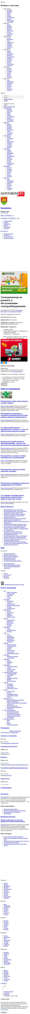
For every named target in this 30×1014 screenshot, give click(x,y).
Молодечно (10, 30)
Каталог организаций (8, 588)
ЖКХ (8, 720)
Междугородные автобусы (11, 556)
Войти (5, 105)
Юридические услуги (13, 711)
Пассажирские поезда (10, 558)
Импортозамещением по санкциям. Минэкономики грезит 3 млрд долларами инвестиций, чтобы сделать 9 (15, 511)
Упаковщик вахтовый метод (9, 746)
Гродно (9, 38)
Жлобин (9, 55)
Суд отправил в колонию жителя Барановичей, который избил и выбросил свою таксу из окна (12, 497)
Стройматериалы (11, 673)
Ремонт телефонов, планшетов (15, 700)
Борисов (9, 26)
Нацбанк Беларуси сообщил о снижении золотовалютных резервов (15, 519)
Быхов (8, 13)
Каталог (6, 222)
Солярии (9, 647)
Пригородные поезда (9, 559)
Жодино (9, 29)
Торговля (6, 655)
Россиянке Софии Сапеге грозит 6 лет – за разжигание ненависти (15, 539)
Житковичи (10, 54)
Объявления (7, 227)
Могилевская (7, 108)
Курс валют (4, 231)
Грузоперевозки (11, 630)
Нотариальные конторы (13, 716)
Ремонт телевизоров (12, 701)
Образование (7, 609)
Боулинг (9, 624)
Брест (8, 80)
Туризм (6, 682)
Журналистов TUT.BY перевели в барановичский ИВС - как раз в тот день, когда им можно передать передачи (15, 443)
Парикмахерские (11, 644)
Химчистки (10, 708)
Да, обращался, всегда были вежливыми (13, 377)
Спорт (5, 689)
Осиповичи (10, 22)
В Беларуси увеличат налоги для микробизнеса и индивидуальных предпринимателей (13, 533)
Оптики (9, 607)
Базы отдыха (10, 687)
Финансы (6, 659)
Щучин (9, 48)
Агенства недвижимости (14, 714)
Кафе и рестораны (12, 592)
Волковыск (10, 39)
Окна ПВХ (10, 675)
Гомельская (7, 148)
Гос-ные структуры (9, 719)
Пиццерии (10, 595)
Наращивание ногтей (13, 653)
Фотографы (10, 671)
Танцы (9, 697)
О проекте (6, 235)
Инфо (3, 548)
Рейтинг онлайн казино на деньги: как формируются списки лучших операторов (13, 820)
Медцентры (10, 601)
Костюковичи (10, 17)
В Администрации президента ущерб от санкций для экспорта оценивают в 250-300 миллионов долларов (16, 543)
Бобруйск (9, 11)
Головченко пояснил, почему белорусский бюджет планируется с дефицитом (15, 536)
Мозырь (9, 58)
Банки (8, 660)
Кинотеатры (10, 623)
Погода (6, 225)
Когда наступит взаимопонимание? (13, 836)
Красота (6, 643)
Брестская (6, 178)
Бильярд (9, 625)
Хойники (9, 65)
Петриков (9, 59)
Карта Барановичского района (12, 565)
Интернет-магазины (12, 656)
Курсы (9, 611)
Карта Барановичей (9, 563)
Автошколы (10, 612)
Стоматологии (11, 604)
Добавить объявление (15, 731)
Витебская (7, 166)
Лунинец (9, 86)
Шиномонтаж (11, 640)
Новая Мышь (5, 794)
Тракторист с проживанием (9, 735)
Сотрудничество (8, 236)
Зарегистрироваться (9, 106)
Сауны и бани (11, 620)
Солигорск (10, 33)
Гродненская (7, 135)
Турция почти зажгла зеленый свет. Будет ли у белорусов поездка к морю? (16, 841)
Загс (8, 721)
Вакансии (6, 228)
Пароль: (6, 97)
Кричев (9, 19)
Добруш (9, 52)
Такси (8, 628)
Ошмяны (9, 43)
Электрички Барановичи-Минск (13, 561)
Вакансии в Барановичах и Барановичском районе (12, 310)
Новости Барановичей (10, 389)
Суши (8, 596)
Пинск (9, 87)
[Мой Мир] (6, 363)
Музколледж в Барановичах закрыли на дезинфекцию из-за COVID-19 (15, 484)
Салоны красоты (11, 646)
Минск (9, 25)
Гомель (9, 51)
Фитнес (9, 692)
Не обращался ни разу (8, 382)
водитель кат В (5, 778)
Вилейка (9, 27)
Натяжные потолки (12, 678)
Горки (8, 14)
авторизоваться (5, 371)
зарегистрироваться (17, 371)
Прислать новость (9, 238)
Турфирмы (10, 684)
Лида (8, 41)
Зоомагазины (10, 657)
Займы (9, 663)
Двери (8, 676)
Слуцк (9, 32)
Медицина (7, 599)
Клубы (9, 598)
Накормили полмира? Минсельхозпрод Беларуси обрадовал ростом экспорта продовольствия (14, 515)
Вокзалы (9, 631)
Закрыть (3, 2)
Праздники (7, 665)
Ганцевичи (10, 83)
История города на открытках (12, 812)
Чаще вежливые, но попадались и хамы (13, 378)
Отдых (6, 618)
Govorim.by (4, 983)
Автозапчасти (11, 637)
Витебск (9, 68)
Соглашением (4, 1009)
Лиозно (9, 73)
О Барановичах (8, 221)
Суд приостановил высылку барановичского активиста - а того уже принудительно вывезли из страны (14, 429)
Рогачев (9, 62)
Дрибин (9, 16)
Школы (9, 614)
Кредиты (6, 576)
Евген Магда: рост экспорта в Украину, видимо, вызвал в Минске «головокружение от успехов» (16, 528)
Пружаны (9, 89)
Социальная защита (12, 724)
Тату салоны (10, 652)
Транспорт (7, 627)
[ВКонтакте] (2, 363)
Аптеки (9, 602)
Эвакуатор (10, 641)
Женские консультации (13, 605)
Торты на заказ (11, 669)
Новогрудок (10, 42)
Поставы (9, 77)
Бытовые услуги (8, 698)
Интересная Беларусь (8, 817)
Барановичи (10, 81)
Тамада (9, 668)
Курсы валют (7, 575)
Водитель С (4, 757)
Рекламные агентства (13, 713)
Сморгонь (9, 46)
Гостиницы (10, 685)
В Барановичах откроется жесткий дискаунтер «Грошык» (13, 470)
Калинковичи (10, 57)
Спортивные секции (12, 695)
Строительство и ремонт (10, 672)
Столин (9, 90)
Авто (5, 633)
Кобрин (9, 84)
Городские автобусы (9, 553)
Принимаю (3, 1012)
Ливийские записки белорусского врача (15, 810)
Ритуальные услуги (12, 705)
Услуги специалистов (10, 710)
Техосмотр (10, 636)
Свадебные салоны (12, 666)
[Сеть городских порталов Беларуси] (13, 196)
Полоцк (9, 75)
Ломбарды (10, 662)
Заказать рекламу (8, 233)
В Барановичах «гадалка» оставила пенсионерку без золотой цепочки (13, 456)
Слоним (9, 45)
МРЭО (9, 723)
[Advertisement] (15, 255)
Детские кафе (10, 593)
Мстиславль (10, 20)
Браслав (9, 70)
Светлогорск (10, 64)
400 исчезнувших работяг (11, 809)
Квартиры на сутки (12, 688)
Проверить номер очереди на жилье (14, 584)
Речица (9, 61)
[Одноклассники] (4, 363)
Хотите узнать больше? (7, 406)
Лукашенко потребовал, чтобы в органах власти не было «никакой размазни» (15, 525)
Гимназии (9, 615)
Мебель (9, 679)
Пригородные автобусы (10, 555)
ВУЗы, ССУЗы (11, 617)
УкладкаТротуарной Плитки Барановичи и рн (14, 768)
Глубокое (9, 71)
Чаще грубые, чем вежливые (10, 380)
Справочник (7, 224)
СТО (8, 634)
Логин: (6, 96)
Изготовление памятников (14, 707)
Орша (8, 74)
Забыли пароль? (8, 99)
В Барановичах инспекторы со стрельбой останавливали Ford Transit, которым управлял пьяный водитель (14, 415)
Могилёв (9, 10)
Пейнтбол (9, 621)
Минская (6, 122)
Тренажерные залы (12, 694)
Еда (5, 591)
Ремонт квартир (11, 681)
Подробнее (4, 797)
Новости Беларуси (7, 506)
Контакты (6, 994)
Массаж (9, 649)
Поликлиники (11, 608)
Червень (9, 35)
